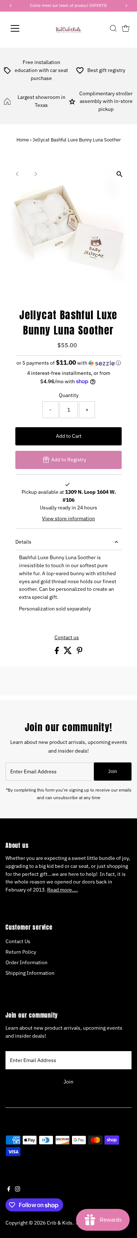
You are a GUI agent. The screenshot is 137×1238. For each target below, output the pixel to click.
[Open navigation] (20, 28)
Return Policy (20, 952)
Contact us (66, 637)
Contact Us (17, 941)
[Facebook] (8, 1189)
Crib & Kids (59, 1222)
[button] (68, 362)
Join (112, 771)
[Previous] (17, 174)
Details (23, 541)
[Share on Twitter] (68, 652)
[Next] (35, 174)
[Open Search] (113, 28)
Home (22, 140)
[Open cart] (125, 28)
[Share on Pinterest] (80, 652)
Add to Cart (68, 436)
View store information (68, 518)
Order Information (26, 962)
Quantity (69, 395)
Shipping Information (29, 973)
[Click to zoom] (119, 174)
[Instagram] (17, 1189)
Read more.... (62, 889)
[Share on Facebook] (57, 652)
